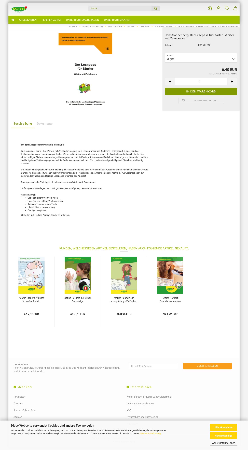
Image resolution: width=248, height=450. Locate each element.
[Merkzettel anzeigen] (227, 8)
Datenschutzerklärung (150, 433)
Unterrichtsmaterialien (82, 19)
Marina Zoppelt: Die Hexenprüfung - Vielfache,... (123, 300)
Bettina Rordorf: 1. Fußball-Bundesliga (78, 300)
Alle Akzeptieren (223, 427)
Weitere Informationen (223, 443)
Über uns (18, 403)
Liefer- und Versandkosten (140, 403)
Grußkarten (28, 19)
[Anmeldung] (218, 8)
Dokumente (45, 123)
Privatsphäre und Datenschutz (142, 417)
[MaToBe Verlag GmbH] (20, 9)
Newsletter (19, 396)
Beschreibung (22, 123)
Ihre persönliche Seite (24, 410)
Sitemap (17, 417)
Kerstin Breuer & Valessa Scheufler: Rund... (31, 300)
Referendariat (51, 19)
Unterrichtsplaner (117, 19)
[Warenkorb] (235, 8)
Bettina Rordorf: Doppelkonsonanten (170, 300)
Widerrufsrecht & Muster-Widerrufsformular (149, 396)
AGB (129, 410)
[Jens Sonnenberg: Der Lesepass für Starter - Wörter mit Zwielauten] (85, 71)
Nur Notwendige (223, 435)
